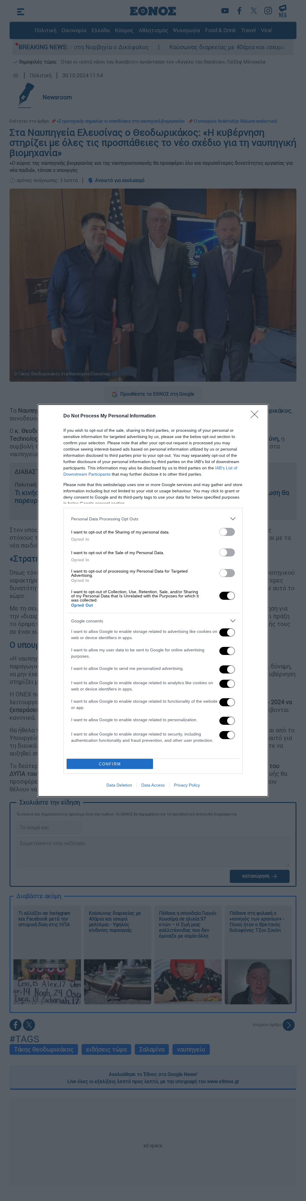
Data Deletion (119, 785)
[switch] (227, 532)
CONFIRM (110, 764)
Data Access (153, 785)
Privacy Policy (187, 785)
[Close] (256, 416)
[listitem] (153, 519)
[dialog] (153, 600)
